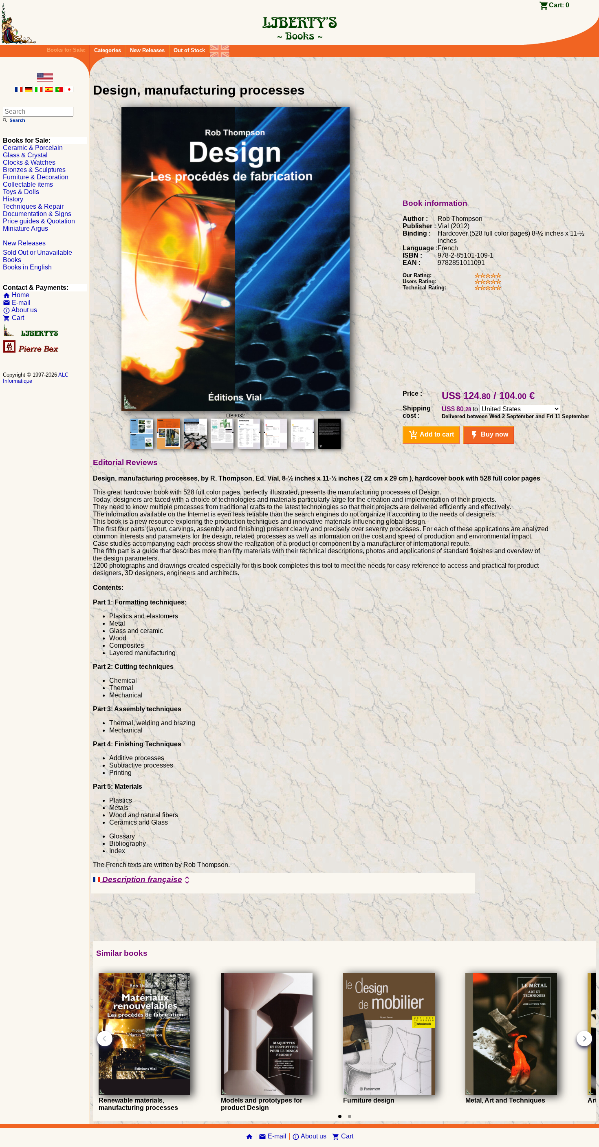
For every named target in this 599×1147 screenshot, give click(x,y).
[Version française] (19, 89)
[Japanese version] (69, 89)
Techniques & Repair (33, 206)
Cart (13, 317)
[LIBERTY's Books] (299, 36)
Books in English (27, 267)
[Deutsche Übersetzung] (28, 89)
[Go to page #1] (340, 1116)
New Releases (147, 50)
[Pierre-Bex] (31, 350)
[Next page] (584, 1038)
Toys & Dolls (21, 191)
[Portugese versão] (59, 89)
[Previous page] (104, 1038)
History (13, 199)
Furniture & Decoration (35, 177)
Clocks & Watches (29, 162)
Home (16, 294)
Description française (146, 880)
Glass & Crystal (25, 155)
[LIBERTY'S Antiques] (31, 334)
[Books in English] (219, 49)
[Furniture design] (389, 1093)
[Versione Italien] (39, 89)
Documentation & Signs (37, 213)
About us (20, 310)
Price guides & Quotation (39, 221)
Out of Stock (189, 50)
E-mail (17, 302)
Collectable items (28, 184)
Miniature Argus (25, 228)
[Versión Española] (49, 89)
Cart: (559, 5)
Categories (107, 50)
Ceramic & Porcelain (33, 147)
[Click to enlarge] (235, 409)
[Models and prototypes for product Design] (267, 1093)
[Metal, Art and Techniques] (511, 1093)
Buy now (488, 435)
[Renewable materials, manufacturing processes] (144, 1093)
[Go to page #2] (350, 1116)
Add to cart (431, 435)
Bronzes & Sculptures (34, 169)
